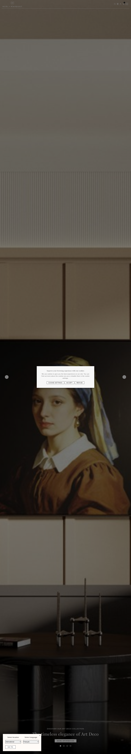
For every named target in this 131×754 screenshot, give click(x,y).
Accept (69, 383)
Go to (10, 747)
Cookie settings (55, 383)
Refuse (80, 383)
